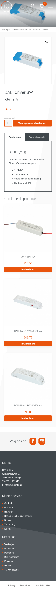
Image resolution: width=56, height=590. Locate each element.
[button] (46, 41)
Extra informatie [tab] (37, 137)
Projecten (8, 561)
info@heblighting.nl (13, 484)
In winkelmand (28, 269)
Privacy (11, 585)
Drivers (24, 29)
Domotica (9, 552)
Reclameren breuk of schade (18, 515)
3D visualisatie (11, 569)
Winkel (7, 565)
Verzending (9, 524)
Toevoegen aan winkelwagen (32, 123)
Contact (8, 503)
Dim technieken (11, 556)
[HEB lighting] (6, 6)
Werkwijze (9, 544)
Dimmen (16, 29)
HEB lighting (6, 29)
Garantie (8, 507)
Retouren (8, 511)
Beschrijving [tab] (15, 137)
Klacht (7, 528)
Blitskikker (45, 585)
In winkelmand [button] (28, 343)
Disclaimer (25, 585)
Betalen (8, 520)
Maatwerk (9, 548)
